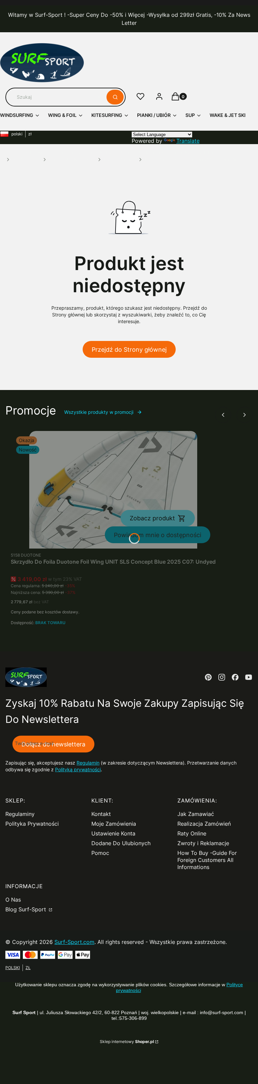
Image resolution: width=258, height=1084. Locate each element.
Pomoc (100, 853)
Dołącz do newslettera (53, 744)
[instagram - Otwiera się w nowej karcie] (222, 677)
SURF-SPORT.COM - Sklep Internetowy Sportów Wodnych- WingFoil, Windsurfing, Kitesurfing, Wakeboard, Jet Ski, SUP (117, 152)
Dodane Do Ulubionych (120, 843)
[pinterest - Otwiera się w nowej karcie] (208, 677)
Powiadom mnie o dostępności (157, 534)
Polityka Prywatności (32, 823)
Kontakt (101, 814)
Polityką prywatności (78, 769)
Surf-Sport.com (74, 942)
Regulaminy (20, 814)
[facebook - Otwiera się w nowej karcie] (235, 677)
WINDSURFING (26, 159)
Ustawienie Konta (113, 833)
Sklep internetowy (127, 1041)
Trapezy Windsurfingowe (72, 159)
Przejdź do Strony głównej (129, 349)
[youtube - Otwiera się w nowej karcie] (249, 677)
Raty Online (191, 833)
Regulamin (88, 763)
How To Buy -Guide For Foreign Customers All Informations (207, 860)
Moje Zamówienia (113, 823)
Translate (188, 140)
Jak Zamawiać (195, 814)
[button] (115, 97)
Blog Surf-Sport (26, 909)
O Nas (13, 899)
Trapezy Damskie (119, 159)
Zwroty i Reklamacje (203, 843)
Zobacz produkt (152, 518)
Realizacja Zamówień (204, 823)
